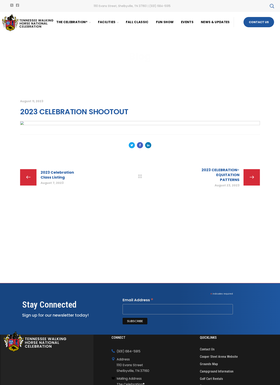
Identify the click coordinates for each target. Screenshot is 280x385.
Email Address (138, 300)
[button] (272, 6)
